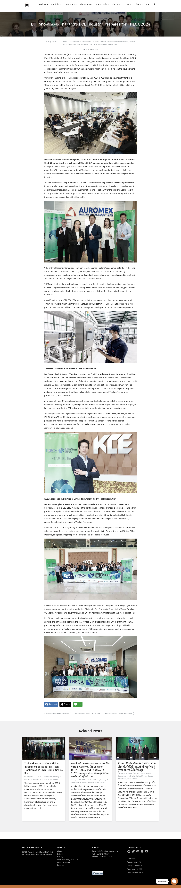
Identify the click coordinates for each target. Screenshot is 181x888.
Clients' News (76, 41)
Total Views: (132, 869)
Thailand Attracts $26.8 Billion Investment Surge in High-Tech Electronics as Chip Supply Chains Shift (43, 768)
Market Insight (102, 4)
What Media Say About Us (67, 859)
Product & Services (99, 41)
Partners (60, 865)
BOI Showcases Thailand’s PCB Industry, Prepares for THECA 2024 (90, 24)
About (115, 4)
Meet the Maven (63, 862)
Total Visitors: (133, 872)
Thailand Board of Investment (117, 41)
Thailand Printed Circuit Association (94, 44)
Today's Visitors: (134, 865)
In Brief (60, 854)
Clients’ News (86, 4)
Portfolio (55, 4)
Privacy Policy (140, 4)
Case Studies (70, 4)
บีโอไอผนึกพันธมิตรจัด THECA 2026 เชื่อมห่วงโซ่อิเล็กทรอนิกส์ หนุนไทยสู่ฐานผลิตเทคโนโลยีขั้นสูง (137, 766)
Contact (127, 4)
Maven (65, 41)
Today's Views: (133, 862)
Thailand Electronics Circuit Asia (87, 713)
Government (86, 41)
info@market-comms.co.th (108, 851)
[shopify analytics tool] (97, 872)
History (60, 856)
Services (42, 4)
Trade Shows (112, 44)
